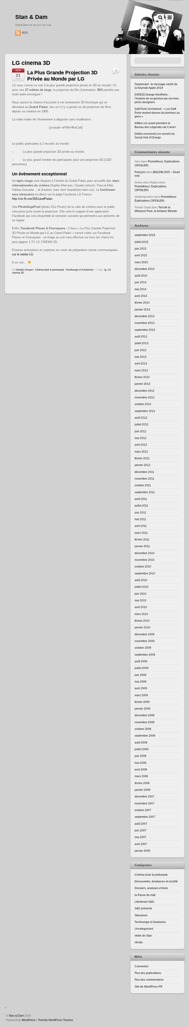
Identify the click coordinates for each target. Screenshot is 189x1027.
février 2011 (142, 539)
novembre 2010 (144, 559)
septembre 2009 (145, 654)
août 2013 (141, 336)
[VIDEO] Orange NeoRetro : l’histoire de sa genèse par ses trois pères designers (157, 98)
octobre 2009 (143, 647)
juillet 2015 (141, 241)
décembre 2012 (144, 390)
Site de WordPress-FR (148, 986)
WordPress (28, 1019)
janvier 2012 (142, 464)
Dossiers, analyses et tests (151, 888)
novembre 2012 (144, 397)
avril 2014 (141, 295)
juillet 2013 (141, 343)
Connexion (141, 966)
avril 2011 (141, 525)
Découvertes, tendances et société (156, 881)
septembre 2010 (145, 573)
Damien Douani (24, 269)
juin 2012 (140, 431)
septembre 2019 (145, 234)
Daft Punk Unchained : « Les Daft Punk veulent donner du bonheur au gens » (157, 112)
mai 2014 (140, 289)
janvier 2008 (142, 789)
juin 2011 (140, 512)
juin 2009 (140, 674)
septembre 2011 (145, 492)
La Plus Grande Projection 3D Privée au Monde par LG (62, 75)
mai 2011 (140, 519)
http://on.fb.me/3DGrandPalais (32, 198)
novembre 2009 (144, 640)
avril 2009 (141, 688)
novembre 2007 (144, 803)
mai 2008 (140, 762)
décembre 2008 (144, 715)
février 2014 (142, 302)
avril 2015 (141, 255)
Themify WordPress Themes (55, 1019)
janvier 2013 (142, 383)
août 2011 (141, 498)
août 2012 (141, 417)
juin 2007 (140, 830)
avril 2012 (141, 444)
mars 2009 (141, 695)
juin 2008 (140, 755)
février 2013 (142, 377)
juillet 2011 (141, 505)
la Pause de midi (145, 894)
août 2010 (141, 580)
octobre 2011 (143, 485)
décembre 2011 (144, 471)
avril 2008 (141, 769)
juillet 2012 (141, 424)
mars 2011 (141, 532)
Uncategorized (144, 928)
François (140, 171)
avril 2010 (141, 607)
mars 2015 (141, 262)
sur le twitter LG (22, 254)
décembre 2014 (144, 268)
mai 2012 (140, 437)
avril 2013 (141, 363)
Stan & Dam (16, 1015)
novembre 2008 (144, 722)
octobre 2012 (143, 404)
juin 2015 (140, 248)
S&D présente (143, 908)
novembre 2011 (144, 478)
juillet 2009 (141, 667)
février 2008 (142, 783)
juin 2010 (140, 593)
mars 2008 (141, 776)
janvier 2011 (142, 546)
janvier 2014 (142, 309)
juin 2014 (140, 282)
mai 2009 (140, 681)
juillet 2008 (141, 749)
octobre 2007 (143, 810)
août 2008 (141, 742)
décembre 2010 (144, 553)
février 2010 (142, 620)
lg (105, 269)
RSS (25, 32)
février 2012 (142, 458)
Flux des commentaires (149, 979)
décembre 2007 (144, 796)
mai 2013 (140, 356)
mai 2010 (140, 600)
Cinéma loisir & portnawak (49, 269)
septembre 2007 (145, 816)
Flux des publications (148, 972)
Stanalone (141, 915)
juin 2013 (140, 350)
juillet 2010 (141, 586)
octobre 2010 (143, 566)
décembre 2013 (144, 316)
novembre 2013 (144, 322)
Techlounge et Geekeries (79, 269)
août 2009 (141, 661)
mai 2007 (140, 837)
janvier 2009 (142, 708)
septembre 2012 (145, 410)
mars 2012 (141, 451)
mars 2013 (141, 370)
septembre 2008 (145, 735)
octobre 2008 (143, 728)
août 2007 (141, 823)
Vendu (139, 942)
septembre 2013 (145, 329)
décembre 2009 (144, 634)
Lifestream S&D (144, 901)
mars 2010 (141, 613)
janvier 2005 (142, 850)
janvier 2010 (142, 627)
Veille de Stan (143, 935)
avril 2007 (141, 843)
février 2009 (142, 701)
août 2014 (141, 275)
